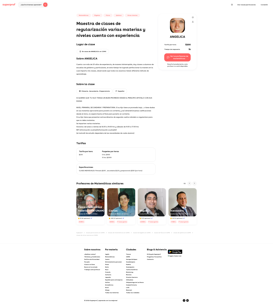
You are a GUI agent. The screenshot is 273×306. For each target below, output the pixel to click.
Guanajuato (130, 267)
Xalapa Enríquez (131, 259)
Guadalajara (130, 262)
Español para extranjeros (114, 280)
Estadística (109, 285)
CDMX (128, 257)
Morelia (128, 274)
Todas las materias (112, 292)
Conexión (264, 5)
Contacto (150, 259)
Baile (107, 267)
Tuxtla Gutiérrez (132, 269)
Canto (107, 259)
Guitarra (108, 274)
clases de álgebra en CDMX (142, 232)
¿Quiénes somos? (90, 254)
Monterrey (129, 272)
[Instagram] (187, 300)
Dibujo (107, 290)
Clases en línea (89, 264)
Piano (107, 264)
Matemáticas (110, 257)
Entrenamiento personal (113, 262)
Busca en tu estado (90, 267)
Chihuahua (129, 280)
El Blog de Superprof (154, 254)
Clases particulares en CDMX (95, 232)
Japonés (108, 277)
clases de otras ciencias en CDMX (87, 235)
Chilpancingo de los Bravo (135, 282)
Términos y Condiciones (92, 257)
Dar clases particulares (246, 5)
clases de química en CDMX (182, 232)
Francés (107, 272)
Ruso (106, 269)
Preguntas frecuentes (154, 257)
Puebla (128, 264)
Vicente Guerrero (132, 277)
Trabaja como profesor (92, 269)
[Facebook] (184, 300)
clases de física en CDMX (162, 232)
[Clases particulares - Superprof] (9, 4)
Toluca (128, 254)
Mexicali (129, 290)
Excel (107, 287)
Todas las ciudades (132, 292)
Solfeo (107, 282)
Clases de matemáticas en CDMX (119, 232)
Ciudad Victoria (131, 285)
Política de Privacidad (91, 259)
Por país (87, 262)
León (127, 287)
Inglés (107, 254)
